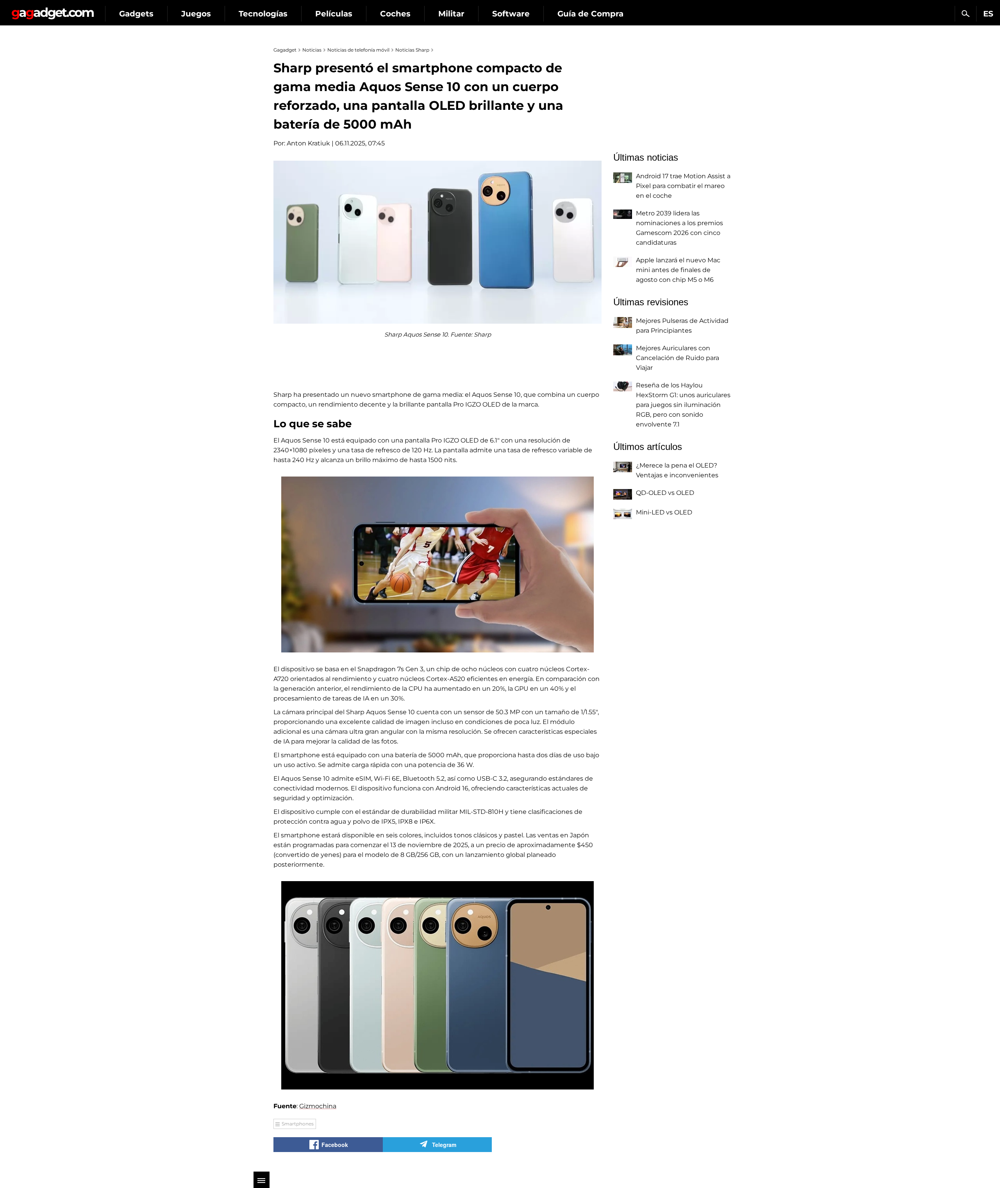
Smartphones (298, 1124)
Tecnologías (263, 13)
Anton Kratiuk (308, 143)
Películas (333, 13)
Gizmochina (317, 1106)
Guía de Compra (590, 13)
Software (511, 13)
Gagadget (52, 10)
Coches (395, 13)
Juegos (196, 13)
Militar (451, 13)
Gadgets (136, 13)
